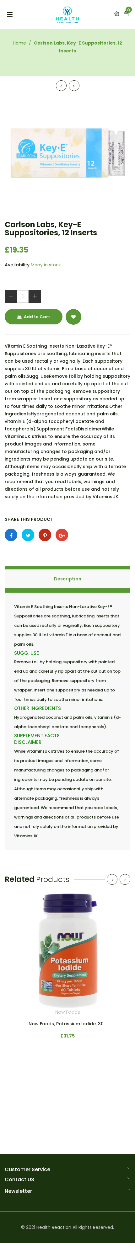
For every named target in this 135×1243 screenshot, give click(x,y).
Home (19, 43)
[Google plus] (62, 535)
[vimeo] (45, 535)
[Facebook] (11, 535)
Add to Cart (36, 317)
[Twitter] (28, 535)
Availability (17, 265)
